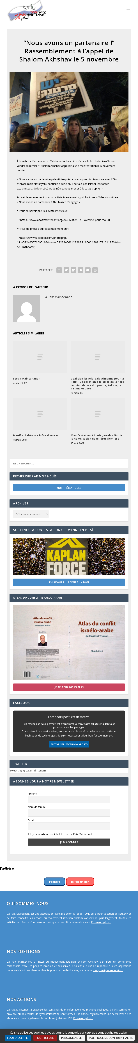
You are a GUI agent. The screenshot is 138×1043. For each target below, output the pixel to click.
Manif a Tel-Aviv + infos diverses (36, 435)
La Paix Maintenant (58, 297)
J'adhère (54, 881)
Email (31, 820)
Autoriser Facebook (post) (69, 744)
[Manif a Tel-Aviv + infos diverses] (40, 414)
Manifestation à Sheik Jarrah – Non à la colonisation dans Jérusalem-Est (96, 437)
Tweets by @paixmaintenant (28, 770)
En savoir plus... (101, 922)
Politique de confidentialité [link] (111, 1038)
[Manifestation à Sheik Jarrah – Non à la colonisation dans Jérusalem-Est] (98, 414)
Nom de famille (37, 807)
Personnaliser (72, 1038)
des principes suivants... (108, 970)
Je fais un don (80, 881)
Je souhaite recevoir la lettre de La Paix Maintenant (62, 834)
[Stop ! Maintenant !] (40, 357)
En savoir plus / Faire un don (69, 582)
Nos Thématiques (69, 487)
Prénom (32, 793)
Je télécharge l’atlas (69, 687)
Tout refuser (45, 1038)
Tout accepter (17, 1038)
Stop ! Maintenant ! (26, 378)
